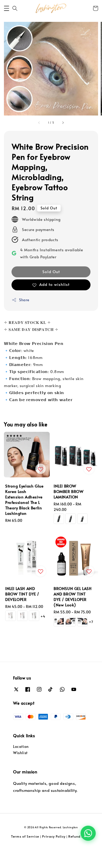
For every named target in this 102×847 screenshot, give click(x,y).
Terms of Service (25, 836)
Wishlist (20, 752)
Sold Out (51, 271)
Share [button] (24, 299)
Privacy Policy (53, 836)
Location (21, 746)
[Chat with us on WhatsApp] (88, 833)
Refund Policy (79, 836)
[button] (6, 8)
